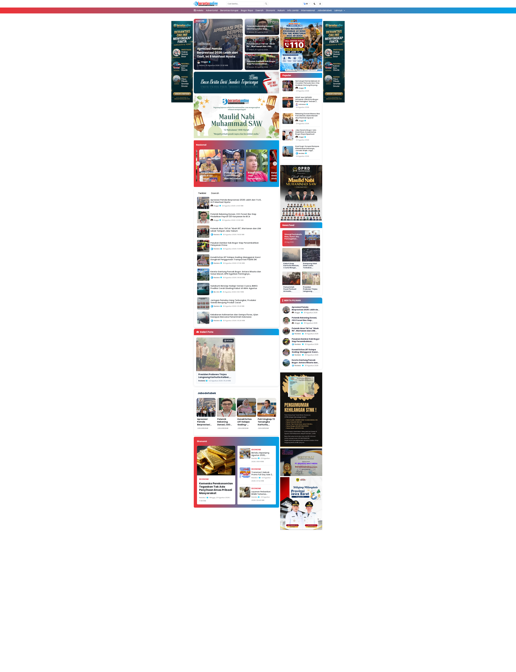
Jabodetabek (324, 10)
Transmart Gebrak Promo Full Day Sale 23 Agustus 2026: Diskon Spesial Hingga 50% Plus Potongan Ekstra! (262, 473)
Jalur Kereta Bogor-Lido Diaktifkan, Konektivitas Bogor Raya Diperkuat (305, 132)
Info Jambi (292, 10)
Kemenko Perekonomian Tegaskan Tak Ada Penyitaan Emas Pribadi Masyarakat (216, 488)
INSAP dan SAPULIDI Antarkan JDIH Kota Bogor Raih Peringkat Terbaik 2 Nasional (306, 100)
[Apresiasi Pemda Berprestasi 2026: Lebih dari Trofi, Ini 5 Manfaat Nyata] (286, 310)
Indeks (199, 10)
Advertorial (212, 10)
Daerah (259, 10)
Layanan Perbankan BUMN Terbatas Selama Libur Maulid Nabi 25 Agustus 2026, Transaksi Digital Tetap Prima (262, 493)
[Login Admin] (320, 4)
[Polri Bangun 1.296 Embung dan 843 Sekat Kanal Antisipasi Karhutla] (225, 165)
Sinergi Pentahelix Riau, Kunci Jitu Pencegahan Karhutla (293, 237)
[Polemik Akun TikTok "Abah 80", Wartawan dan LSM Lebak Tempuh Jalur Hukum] (286, 331)
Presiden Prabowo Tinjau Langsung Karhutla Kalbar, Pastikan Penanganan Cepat (215, 377)
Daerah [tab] (215, 193)
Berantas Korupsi (229, 10)
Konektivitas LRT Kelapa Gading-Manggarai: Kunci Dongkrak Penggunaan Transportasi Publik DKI (246, 429)
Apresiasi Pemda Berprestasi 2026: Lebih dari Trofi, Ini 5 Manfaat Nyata (205, 426)
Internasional (308, 10)
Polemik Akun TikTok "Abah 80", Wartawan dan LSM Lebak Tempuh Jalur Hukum (305, 331)
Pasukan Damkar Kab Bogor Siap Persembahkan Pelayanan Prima (306, 341)
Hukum (281, 10)
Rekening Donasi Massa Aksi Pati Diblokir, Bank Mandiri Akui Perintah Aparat (307, 115)
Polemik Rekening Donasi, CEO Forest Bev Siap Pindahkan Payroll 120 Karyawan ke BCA (225, 429)
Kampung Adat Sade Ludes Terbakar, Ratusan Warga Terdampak (310, 267)
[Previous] (198, 163)
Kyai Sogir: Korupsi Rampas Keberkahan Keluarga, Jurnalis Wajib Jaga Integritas (307, 149)
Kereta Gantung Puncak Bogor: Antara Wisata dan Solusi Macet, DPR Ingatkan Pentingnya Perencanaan (305, 364)
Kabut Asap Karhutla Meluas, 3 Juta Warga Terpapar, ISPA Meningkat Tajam (291, 268)
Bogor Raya (247, 10)
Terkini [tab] (202, 193)
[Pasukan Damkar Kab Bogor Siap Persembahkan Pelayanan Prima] (286, 342)
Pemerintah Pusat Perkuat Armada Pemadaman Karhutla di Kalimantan (289, 292)
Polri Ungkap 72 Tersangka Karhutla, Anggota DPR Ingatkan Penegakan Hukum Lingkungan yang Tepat (266, 430)
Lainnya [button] (338, 10)
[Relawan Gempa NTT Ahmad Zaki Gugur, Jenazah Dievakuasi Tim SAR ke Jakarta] (272, 165)
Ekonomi (270, 10)
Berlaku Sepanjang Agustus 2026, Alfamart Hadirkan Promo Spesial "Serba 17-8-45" (261, 454)
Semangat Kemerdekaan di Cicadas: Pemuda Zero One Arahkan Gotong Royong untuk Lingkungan (307, 84)
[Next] (275, 163)
